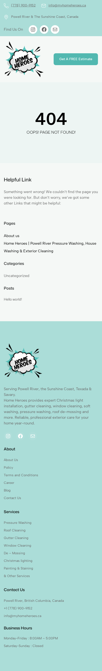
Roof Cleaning (15, 530)
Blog (7, 490)
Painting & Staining (18, 568)
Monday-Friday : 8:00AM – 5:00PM (31, 638)
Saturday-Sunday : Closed (23, 646)
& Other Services (17, 576)
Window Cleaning (17, 546)
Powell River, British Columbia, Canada (34, 601)
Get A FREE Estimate (75, 59)
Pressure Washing (18, 523)
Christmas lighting (18, 561)
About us (11, 235)
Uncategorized (16, 275)
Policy (8, 468)
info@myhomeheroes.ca (67, 5)
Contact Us (12, 498)
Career (9, 483)
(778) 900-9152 (23, 5)
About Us (11, 460)
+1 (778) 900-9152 (18, 608)
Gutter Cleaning (16, 538)
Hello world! (13, 299)
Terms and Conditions (21, 475)
